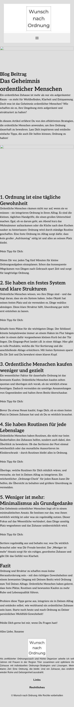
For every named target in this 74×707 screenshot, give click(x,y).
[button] (37, 683)
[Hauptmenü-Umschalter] (37, 38)
